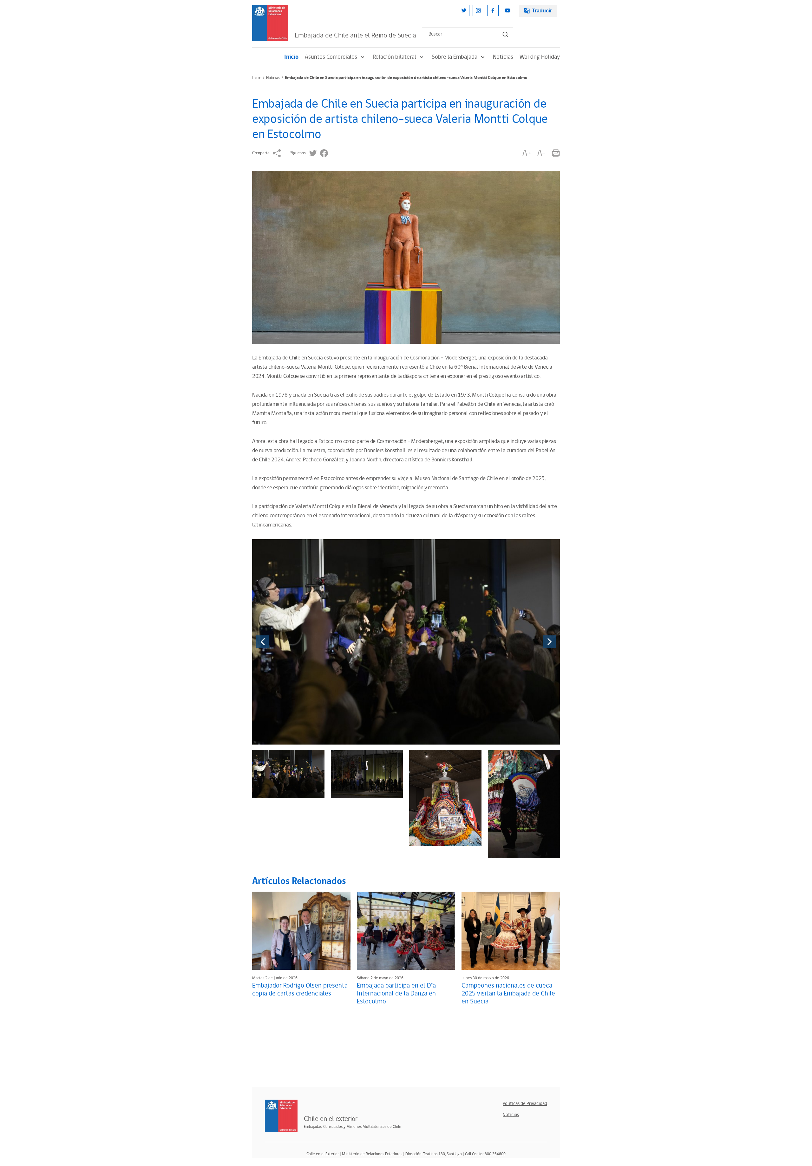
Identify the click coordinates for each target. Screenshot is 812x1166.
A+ (526, 153)
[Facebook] (493, 10)
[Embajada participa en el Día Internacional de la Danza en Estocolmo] (406, 931)
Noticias (503, 57)
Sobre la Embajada (454, 57)
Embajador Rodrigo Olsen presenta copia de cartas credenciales (300, 989)
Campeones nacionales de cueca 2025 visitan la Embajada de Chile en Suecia (508, 993)
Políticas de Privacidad (525, 1103)
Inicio (291, 57)
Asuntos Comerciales (331, 57)
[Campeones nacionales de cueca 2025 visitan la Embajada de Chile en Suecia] (511, 931)
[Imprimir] (556, 153)
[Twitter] (463, 10)
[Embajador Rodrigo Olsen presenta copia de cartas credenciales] (301, 931)
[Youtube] (507, 10)
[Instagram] (478, 10)
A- (541, 153)
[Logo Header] (270, 23)
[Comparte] (277, 153)
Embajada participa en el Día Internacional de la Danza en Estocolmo (396, 993)
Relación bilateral (394, 57)
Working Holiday (540, 57)
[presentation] (262, 641)
